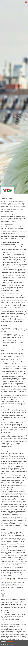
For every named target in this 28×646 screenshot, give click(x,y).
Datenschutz (10, 641)
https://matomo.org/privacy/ (8, 579)
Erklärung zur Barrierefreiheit (7, 644)
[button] (2, 643)
